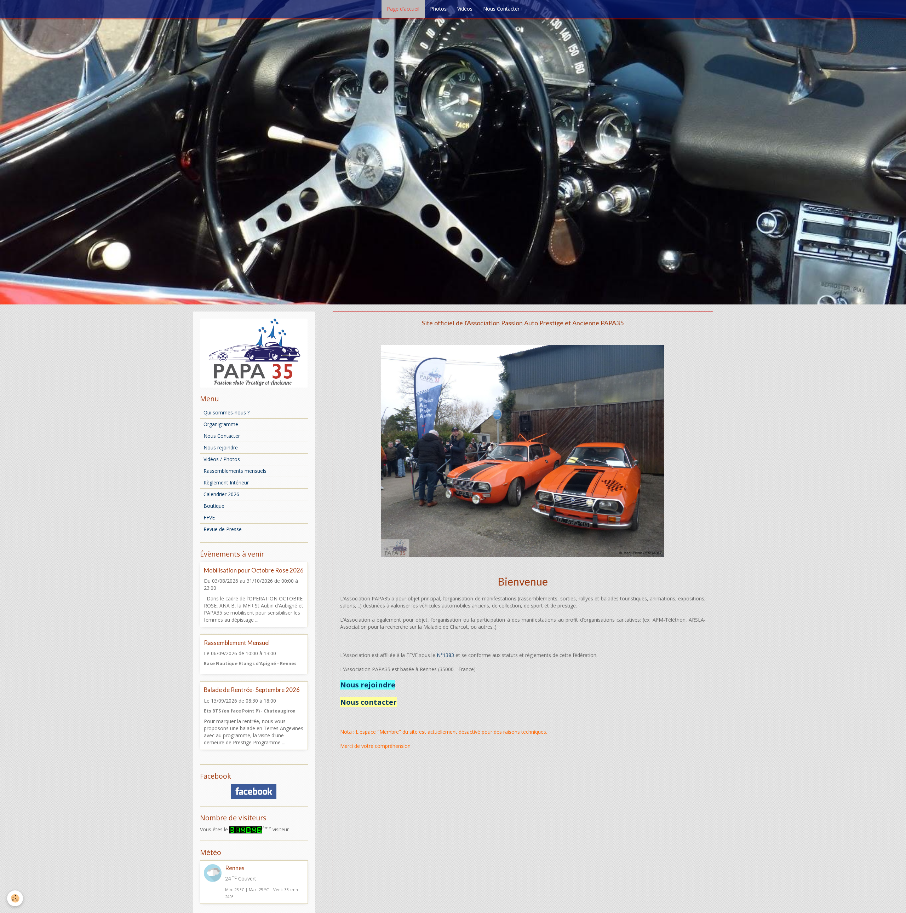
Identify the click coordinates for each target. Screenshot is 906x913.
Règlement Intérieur (226, 482)
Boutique (213, 505)
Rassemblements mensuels (234, 470)
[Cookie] (15, 898)
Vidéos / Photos (221, 459)
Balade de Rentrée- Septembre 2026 (252, 690)
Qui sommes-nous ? (226, 412)
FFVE (209, 517)
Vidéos (464, 8)
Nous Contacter (501, 8)
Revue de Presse (222, 529)
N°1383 (445, 655)
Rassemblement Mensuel (237, 642)
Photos (438, 8)
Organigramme (220, 424)
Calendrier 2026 (221, 494)
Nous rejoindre (220, 447)
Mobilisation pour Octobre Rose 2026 (254, 570)
